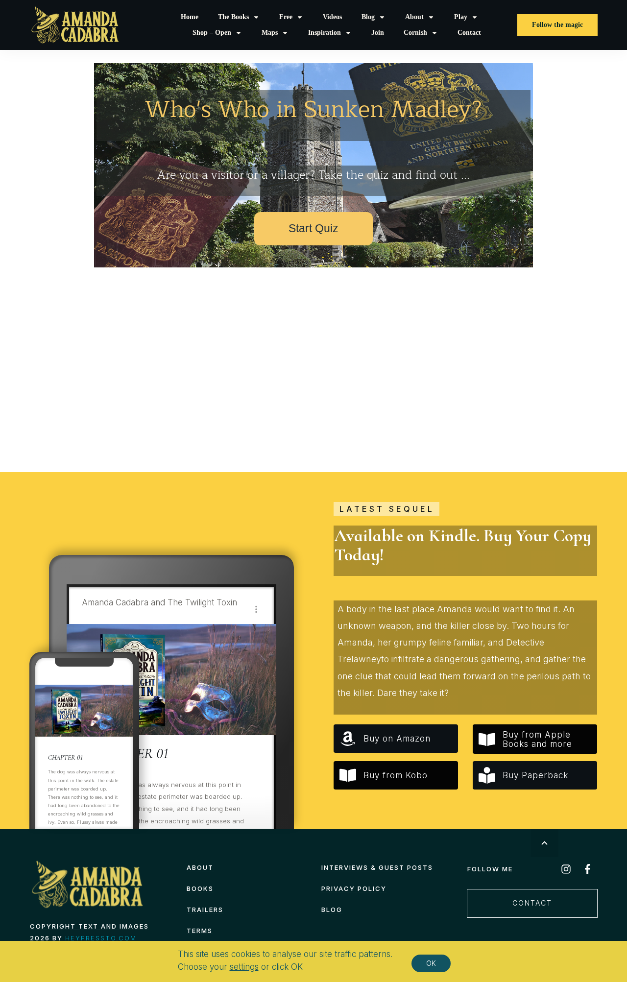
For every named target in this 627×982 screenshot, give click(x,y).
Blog (331, 909)
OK (431, 963)
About (200, 867)
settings (244, 967)
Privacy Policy (353, 888)
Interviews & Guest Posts (377, 867)
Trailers (205, 909)
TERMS (200, 930)
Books (200, 888)
